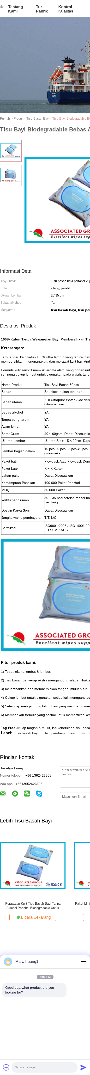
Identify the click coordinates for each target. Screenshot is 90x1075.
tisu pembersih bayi (60, 733)
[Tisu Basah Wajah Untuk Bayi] (33, 865)
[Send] (83, 1067)
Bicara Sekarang (36, 917)
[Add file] (6, 1067)
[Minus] (83, 961)
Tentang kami (15, 9)
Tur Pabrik (42, 9)
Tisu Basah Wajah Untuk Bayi (33, 903)
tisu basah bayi (27, 733)
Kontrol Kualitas (65, 9)
